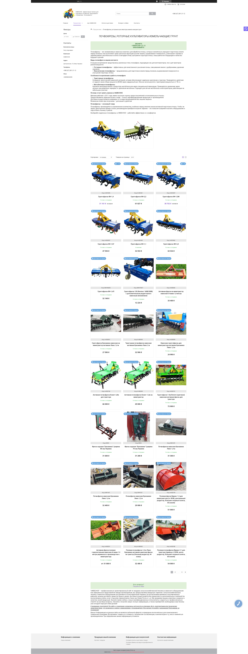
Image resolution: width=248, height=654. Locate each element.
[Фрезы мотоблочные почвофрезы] (138, 131)
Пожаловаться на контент (118, 652)
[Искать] (152, 13)
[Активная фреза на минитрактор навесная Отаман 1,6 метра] (171, 271)
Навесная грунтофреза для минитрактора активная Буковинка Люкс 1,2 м (171, 345)
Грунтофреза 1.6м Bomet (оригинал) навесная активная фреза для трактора (171, 397)
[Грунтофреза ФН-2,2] (138, 176)
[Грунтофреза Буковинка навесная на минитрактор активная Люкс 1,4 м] (106, 323)
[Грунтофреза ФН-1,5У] (106, 224)
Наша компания (65, 640)
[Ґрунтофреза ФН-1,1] (138, 224)
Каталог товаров (99, 640)
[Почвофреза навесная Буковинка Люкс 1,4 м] (171, 427)
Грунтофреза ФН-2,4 (171, 244)
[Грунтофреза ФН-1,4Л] (106, 271)
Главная (65, 23)
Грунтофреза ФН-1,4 (106, 197)
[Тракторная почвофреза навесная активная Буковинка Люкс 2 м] (138, 323)
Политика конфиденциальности (135, 652)
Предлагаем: (77, 23)
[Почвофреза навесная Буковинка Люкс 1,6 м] (106, 476)
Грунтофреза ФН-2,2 (138, 197)
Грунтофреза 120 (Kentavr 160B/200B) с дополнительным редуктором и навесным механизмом (138, 294)
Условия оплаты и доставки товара (137, 640)
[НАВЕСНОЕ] (69, 13)
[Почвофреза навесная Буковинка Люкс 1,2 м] (138, 476)
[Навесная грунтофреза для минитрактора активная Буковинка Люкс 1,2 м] (171, 323)
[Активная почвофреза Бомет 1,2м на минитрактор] (138, 375)
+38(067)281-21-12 (138, 46)
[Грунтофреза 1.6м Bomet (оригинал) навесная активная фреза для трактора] (171, 375)
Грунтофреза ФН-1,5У (106, 244)
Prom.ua (132, 650)
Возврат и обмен (123, 23)
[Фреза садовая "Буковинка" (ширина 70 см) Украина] (138, 427)
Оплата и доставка (107, 23)
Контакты (137, 23)
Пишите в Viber (138, 586)
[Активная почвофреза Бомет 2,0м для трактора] (106, 375)
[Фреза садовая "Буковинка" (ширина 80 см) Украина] (106, 427)
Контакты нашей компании (165, 640)
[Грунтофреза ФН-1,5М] (171, 176)
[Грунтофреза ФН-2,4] (171, 224)
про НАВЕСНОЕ (91, 23)
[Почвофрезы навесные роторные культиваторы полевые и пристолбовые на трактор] (106, 131)
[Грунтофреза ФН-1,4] (106, 176)
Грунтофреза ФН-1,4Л (106, 291)
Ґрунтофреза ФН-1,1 (138, 244)
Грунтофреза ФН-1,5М (171, 197)
